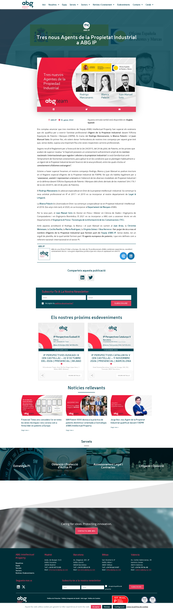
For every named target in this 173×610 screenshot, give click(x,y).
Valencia (135, 554)
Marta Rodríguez (72, 229)
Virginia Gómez (90, 229)
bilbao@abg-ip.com (113, 570)
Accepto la (59, 303)
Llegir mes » (25, 430)
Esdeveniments (123, 4)
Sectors (84, 4)
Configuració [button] (119, 607)
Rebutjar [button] (107, 607)
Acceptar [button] (96, 607)
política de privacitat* (64, 303)
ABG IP (41, 246)
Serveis (73, 4)
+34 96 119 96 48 (141, 567)
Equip (64, 4)
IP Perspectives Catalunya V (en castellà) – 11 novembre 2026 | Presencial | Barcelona (110, 357)
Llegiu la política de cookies (137, 606)
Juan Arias (118, 225)
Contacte (136, 4)
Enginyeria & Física (61, 219)
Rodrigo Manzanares (48, 190)
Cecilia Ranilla (55, 229)
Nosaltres (52, 4)
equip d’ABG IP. (109, 232)
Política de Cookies (94, 598)
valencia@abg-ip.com (143, 570)
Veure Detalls (74, 375)
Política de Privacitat (54, 598)
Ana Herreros (105, 229)
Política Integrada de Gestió (71, 598)
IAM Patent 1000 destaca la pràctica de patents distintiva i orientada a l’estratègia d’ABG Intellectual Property (86, 422)
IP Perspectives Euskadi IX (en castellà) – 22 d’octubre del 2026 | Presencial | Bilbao (61, 357)
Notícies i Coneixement (102, 4)
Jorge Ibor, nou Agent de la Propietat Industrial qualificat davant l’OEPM (128, 421)
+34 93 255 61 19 (83, 567)
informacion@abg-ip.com (58, 570)
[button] (53, 109)
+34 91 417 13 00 (54, 567)
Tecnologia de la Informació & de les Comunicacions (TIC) (98, 219)
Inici (44, 4)
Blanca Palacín (46, 203)
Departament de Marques (99, 207)
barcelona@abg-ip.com (86, 570)
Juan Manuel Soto (64, 212)
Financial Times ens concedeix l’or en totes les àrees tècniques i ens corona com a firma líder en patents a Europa (41, 422)
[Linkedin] (18, 587)
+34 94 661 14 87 (112, 567)
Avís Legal (84, 598)
